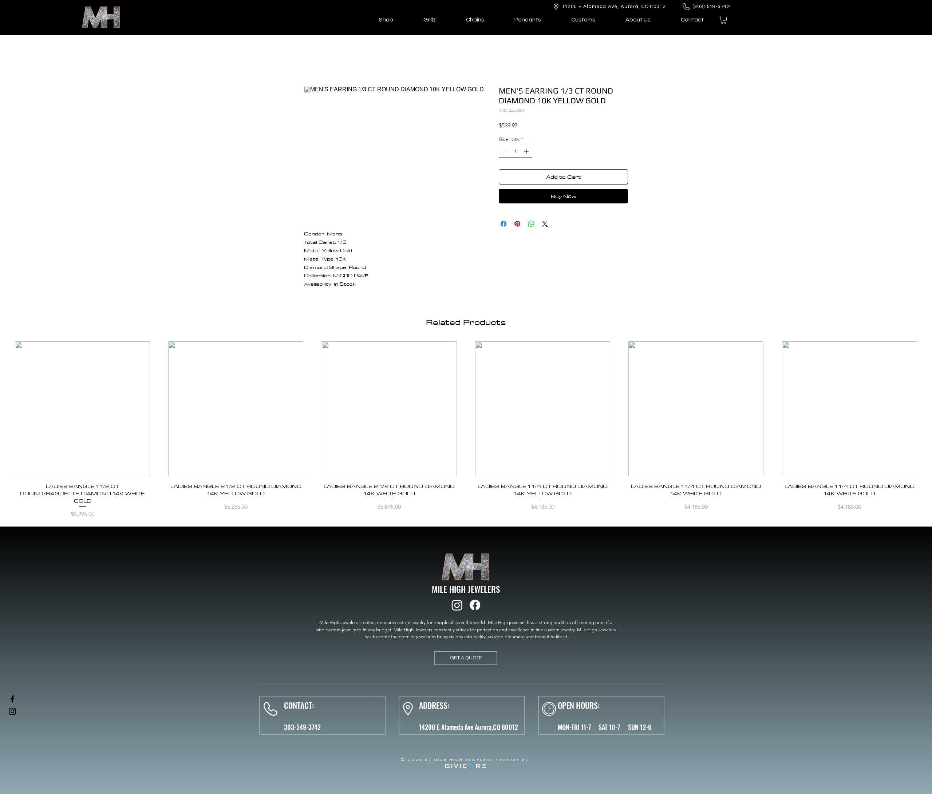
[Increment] (527, 151)
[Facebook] (475, 605)
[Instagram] (457, 605)
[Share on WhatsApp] (531, 223)
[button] (723, 20)
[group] (466, 431)
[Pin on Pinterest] (517, 223)
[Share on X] (545, 223)
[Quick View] (82, 408)
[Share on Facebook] (503, 223)
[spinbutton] (516, 151)
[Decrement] (504, 151)
